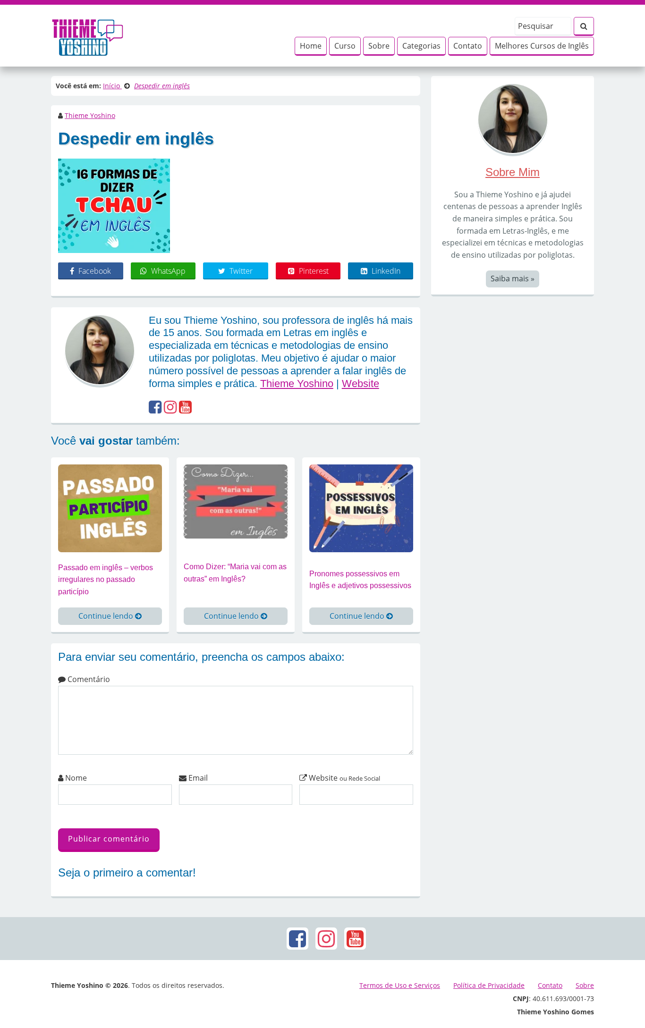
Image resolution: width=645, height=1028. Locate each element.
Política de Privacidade (489, 985)
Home (311, 46)
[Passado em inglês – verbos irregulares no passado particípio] (110, 507)
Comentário (88, 679)
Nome (75, 778)
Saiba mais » (513, 278)
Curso (345, 46)
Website (360, 383)
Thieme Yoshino (90, 115)
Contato (467, 46)
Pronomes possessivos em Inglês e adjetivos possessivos (360, 580)
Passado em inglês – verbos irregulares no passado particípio (105, 580)
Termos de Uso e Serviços (399, 985)
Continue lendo (106, 616)
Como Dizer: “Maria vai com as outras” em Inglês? (235, 573)
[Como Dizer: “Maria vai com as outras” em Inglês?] (236, 501)
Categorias (421, 46)
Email (197, 778)
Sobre (379, 46)
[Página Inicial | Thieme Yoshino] (87, 35)
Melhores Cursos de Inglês (542, 46)
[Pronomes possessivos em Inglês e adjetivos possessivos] (361, 507)
